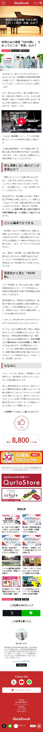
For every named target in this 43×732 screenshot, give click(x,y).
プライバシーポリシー (21, 704)
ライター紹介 (21, 709)
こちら (14, 405)
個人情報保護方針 (21, 702)
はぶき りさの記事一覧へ (21, 661)
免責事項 (21, 707)
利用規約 (21, 700)
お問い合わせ (21, 711)
